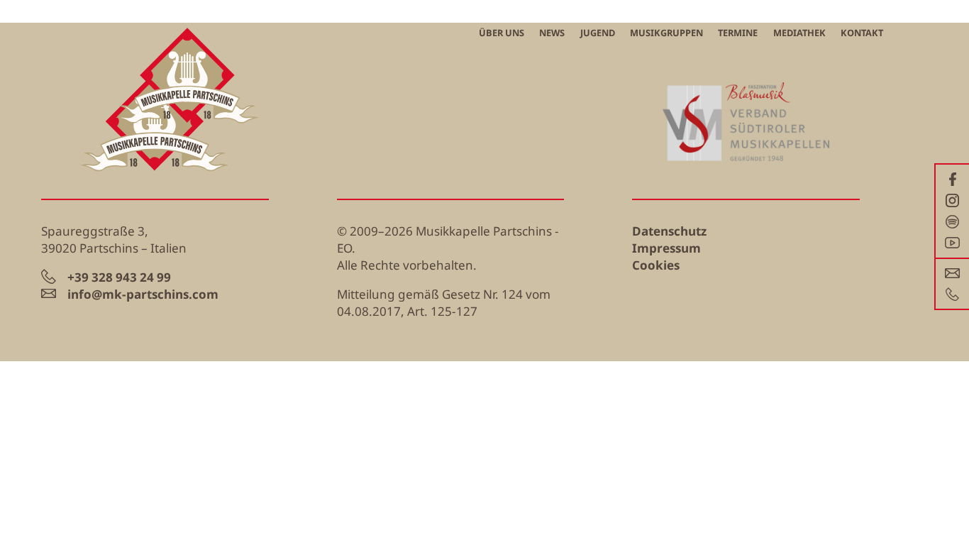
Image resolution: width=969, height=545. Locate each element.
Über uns (501, 32)
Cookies (656, 265)
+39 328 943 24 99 (119, 277)
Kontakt (862, 32)
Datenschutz (669, 231)
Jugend (597, 32)
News (552, 32)
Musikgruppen (666, 32)
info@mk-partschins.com (142, 294)
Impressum (666, 248)
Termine (738, 32)
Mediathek (799, 32)
